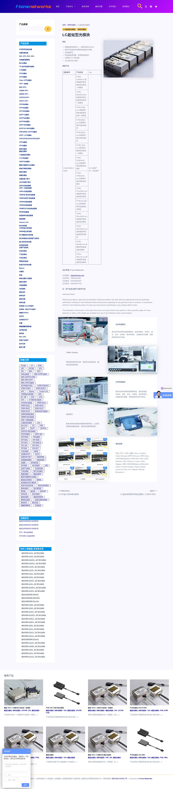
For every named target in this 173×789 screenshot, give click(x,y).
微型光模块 (23, 151)
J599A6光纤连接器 (41, 411)
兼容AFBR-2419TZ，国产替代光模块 (33, 591)
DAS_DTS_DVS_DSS (26, 56)
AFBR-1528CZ (26, 388)
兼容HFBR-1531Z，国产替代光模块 (33, 556)
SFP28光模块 (23, 104)
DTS (40, 397)
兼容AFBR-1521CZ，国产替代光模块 (33, 636)
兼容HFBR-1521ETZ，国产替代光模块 (34, 587)
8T (32, 366)
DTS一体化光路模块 (26, 532)
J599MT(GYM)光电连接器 (28, 208)
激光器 (21, 333)
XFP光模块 (23, 145)
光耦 (20, 323)
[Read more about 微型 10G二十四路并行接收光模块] (107, 739)
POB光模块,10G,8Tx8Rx (138, 708)
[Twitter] (156, 7)
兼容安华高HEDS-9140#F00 (28, 521)
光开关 (21, 316)
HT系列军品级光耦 (25, 49)
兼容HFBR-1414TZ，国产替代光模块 (33, 656)
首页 (57, 6)
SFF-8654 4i (37, 443)
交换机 (36, 451)
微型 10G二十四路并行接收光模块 (99, 755)
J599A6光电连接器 (25, 202)
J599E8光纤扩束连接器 (27, 198)
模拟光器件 (23, 282)
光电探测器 (23, 285)
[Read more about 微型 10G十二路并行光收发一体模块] (107, 692)
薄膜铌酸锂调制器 (25, 326)
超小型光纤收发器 (25, 242)
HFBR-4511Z (39, 408)
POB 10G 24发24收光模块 (55, 708)
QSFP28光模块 (24, 121)
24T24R (31, 368)
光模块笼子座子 (24, 179)
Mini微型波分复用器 (26, 235)
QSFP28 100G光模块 (28, 431)
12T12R (120, 710)
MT (33, 425)
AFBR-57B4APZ (43, 386)
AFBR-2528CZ (41, 388)
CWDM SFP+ (23, 90)
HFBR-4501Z (39, 405)
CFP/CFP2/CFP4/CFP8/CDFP (29, 139)
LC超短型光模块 (24, 155)
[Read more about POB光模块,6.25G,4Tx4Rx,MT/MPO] (23, 739)
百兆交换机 (23, 251)
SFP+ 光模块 (23, 84)
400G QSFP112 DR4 (28, 377)
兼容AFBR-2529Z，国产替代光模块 (33, 650)
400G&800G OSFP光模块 (28, 132)
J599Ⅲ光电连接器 (25, 191)
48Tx (39, 371)
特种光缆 (22, 302)
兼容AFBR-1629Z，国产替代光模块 (33, 625)
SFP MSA (35, 445)
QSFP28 (43, 428)
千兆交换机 (23, 254)
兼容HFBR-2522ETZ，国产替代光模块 (34, 560)
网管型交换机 (23, 261)
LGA (38, 423)
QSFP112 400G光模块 (26, 128)
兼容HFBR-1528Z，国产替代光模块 (33, 605)
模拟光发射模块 (43, 485)
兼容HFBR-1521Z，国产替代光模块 (33, 653)
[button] (140, 6)
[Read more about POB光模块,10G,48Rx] (149, 739)
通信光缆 (22, 299)
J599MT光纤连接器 (27, 417)
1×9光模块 (22, 70)
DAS (40, 394)
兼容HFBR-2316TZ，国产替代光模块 (33, 580)
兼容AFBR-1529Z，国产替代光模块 (33, 584)
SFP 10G (24, 445)
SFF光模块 (23, 73)
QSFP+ (32, 428)
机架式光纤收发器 (25, 265)
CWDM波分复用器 (25, 228)
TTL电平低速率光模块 (26, 66)
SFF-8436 (36, 440)
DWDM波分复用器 (25, 231)
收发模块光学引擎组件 (28, 483)
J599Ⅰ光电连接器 (25, 188)
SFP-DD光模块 (24, 111)
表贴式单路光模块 (25, 168)
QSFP (23, 428)
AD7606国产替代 (25, 182)
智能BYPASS (23, 313)
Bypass (21, 268)
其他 (20, 275)
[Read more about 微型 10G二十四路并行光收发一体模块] (23, 692)
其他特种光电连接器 (26, 215)
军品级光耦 (39, 468)
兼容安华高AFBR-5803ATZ (30, 594)
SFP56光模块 (23, 108)
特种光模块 (23, 149)
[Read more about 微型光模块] (65, 739)
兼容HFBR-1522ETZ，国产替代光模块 (34, 563)
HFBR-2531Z (25, 405)
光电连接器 (40, 460)
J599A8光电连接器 (25, 205)
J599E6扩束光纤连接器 (27, 195)
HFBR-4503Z (25, 408)
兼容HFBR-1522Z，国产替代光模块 (33, 574)
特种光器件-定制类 (25, 278)
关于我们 (112, 6)
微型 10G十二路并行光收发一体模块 (100, 708)
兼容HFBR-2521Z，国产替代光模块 (33, 629)
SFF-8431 (24, 440)
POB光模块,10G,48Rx (137, 755)
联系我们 (126, 6)
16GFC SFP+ (23, 101)
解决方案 (99, 6)
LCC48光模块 (23, 158)
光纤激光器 (23, 330)
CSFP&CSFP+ (24, 97)
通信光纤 (22, 292)
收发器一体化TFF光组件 (27, 309)
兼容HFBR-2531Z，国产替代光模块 (33, 553)
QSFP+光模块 (24, 115)
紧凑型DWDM (38, 497)
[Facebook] (151, 7)
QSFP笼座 (24, 437)
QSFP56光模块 (24, 118)
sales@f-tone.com (77, 275)
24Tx (40, 368)
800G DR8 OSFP (27, 380)
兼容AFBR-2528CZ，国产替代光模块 (33, 619)
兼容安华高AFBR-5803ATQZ (31, 598)
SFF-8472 (24, 443)
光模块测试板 (23, 53)
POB (41, 425)
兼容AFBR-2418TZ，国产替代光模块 (33, 612)
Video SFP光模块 (25, 80)
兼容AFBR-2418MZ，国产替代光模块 (33, 646)
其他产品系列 (23, 340)
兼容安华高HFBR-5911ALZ (30, 639)
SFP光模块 (23, 77)
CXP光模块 (23, 142)
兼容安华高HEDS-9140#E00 (28, 525)
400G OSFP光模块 (40, 374)
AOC (22, 391)
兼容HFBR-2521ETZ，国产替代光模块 (34, 615)
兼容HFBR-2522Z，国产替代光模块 (33, 577)
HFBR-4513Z (25, 411)
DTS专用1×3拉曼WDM (27, 536)
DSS (32, 397)
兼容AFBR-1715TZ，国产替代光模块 (33, 567)
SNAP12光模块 (24, 161)
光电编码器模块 (24, 60)
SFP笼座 (24, 448)
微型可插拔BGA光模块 (27, 165)
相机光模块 (23, 172)
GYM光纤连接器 (26, 403)
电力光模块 (23, 63)
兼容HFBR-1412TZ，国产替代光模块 (33, 643)
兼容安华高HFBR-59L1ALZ (30, 601)
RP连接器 (36, 437)
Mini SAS (22, 337)
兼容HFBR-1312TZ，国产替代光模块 (33, 570)
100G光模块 (25, 374)
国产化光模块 (38, 471)
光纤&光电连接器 (25, 186)
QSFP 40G (38, 434)
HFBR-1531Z (41, 403)
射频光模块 (23, 175)
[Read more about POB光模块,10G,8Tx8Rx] (149, 692)
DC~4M (23, 397)
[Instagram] (146, 7)
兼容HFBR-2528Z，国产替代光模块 (33, 608)
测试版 (23, 491)
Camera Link (23, 222)
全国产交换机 (23, 247)
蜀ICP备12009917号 (119, 778)
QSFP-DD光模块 (25, 125)
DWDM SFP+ (23, 94)
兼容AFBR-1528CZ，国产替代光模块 (33, 622)
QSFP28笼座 (25, 434)
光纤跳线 (22, 289)
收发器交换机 (23, 245)
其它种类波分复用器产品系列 (29, 238)
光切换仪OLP (23, 320)
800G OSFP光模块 (27, 383)
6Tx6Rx (23, 366)
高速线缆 (22, 219)
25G (22, 371)
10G (29, 710)
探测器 (39, 480)
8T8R (40, 366)
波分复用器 (23, 226)
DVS (22, 400)
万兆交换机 (23, 258)
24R (22, 368)
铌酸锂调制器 (25, 505)
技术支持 (85, 6)
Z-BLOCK (35, 448)
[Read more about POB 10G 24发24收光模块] (65, 692)
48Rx (30, 371)
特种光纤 (22, 295)
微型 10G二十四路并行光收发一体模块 (17, 708)
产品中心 (69, 6)
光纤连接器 (36, 465)
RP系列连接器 (24, 212)
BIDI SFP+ (23, 87)
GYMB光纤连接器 (35, 400)
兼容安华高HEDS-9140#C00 (28, 528)
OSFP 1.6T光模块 (25, 135)
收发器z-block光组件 (26, 306)
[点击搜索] (47, 29)
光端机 (21, 271)
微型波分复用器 (26, 480)
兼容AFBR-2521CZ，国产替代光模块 (33, 632)
